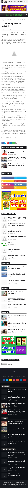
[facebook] (7, 178)
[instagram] (7, 184)
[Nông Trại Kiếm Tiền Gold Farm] (14, 11)
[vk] (20, 184)
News (13, 137)
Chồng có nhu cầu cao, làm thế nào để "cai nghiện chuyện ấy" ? (17, 230)
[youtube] (7, 187)
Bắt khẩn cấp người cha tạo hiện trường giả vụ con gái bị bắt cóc (16, 164)
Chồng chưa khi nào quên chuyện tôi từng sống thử (16, 256)
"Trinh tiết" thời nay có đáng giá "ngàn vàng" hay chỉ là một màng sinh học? (16, 454)
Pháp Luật (17, 137)
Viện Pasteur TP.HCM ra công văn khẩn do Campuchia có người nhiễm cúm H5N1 (17, 323)
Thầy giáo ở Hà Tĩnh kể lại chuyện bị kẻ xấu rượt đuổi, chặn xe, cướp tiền (17, 158)
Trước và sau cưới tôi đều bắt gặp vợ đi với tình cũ (16, 442)
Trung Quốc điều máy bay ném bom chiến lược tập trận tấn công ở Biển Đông (17, 274)
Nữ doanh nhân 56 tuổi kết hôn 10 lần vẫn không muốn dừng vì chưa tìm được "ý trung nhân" (16, 411)
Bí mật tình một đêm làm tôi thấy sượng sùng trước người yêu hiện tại (16, 436)
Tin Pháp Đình (9, 19)
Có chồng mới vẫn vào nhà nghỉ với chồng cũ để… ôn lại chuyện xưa (17, 224)
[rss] (7, 181)
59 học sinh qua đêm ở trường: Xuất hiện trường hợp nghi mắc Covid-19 (17, 305)
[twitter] (20, 178)
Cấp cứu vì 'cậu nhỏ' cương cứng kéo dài (17, 316)
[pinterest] (20, 181)
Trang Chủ (6, 482)
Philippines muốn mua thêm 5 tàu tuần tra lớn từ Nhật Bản (16, 267)
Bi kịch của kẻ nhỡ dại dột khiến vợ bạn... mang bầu (17, 237)
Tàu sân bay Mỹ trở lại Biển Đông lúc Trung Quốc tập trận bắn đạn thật (17, 281)
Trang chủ (3, 19)
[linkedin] (21, 380)
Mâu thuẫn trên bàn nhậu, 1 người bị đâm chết (17, 151)
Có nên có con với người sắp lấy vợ (16, 428)
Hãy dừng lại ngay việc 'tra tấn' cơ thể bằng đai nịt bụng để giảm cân (16, 330)
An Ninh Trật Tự (8, 137)
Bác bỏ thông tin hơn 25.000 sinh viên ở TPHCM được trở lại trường (16, 298)
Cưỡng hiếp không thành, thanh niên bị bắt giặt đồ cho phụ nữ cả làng (16, 397)
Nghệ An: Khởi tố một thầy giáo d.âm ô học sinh (16, 292)
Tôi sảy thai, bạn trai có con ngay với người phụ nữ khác (16, 474)
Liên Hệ (10, 242)
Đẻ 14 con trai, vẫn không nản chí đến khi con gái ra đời (16, 404)
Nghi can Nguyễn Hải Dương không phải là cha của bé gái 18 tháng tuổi (17, 218)
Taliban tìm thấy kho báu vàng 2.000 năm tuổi (17, 390)
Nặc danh (5, 29)
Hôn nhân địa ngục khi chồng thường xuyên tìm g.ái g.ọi (15, 422)
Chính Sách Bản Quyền (14, 249)
